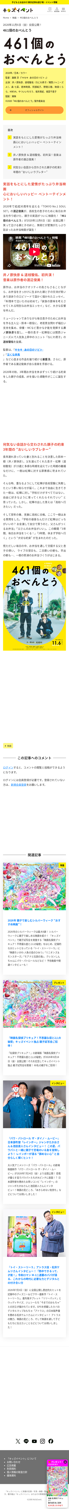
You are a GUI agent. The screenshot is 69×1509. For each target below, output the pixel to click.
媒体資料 (11, 1475)
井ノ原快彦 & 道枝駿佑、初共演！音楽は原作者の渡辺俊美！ (37, 157)
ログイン (8, 767)
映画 (9, 745)
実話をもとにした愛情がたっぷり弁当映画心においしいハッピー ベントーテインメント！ (37, 142)
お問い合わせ (14, 1462)
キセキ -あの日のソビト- (29, 350)
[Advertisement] (34, 418)
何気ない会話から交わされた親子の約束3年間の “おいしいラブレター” (37, 169)
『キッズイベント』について (21, 1458)
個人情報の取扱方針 (17, 1472)
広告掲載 (11, 1465)
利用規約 (11, 1468)
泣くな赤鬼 (13, 354)
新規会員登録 (18, 785)
